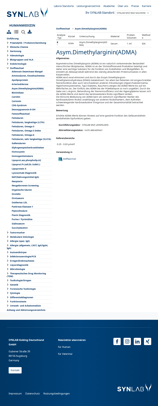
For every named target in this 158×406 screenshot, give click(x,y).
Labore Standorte (64, 6)
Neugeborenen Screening (25, 185)
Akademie (109, 6)
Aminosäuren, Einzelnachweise (28, 75)
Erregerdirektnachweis (22, 260)
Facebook (117, 341)
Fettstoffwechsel (21, 113)
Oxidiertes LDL (19, 202)
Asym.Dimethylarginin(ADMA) (28, 88)
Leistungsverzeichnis (88, 6)
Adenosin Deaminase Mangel (27, 71)
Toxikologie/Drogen (20, 280)
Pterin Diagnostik (21, 215)
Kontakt (15, 370)
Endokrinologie (18, 63)
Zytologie (15, 293)
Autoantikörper (18, 252)
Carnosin (16, 101)
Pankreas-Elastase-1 (22, 206)
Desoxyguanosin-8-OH (23, 109)
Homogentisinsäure (22, 156)
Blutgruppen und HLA (21, 59)
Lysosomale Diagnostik (24, 172)
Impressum (15, 393)
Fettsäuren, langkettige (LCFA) (28, 122)
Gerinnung (15, 51)
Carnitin (16, 96)
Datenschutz (32, 393)
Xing (147, 341)
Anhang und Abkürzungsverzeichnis (26, 310)
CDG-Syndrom (19, 105)
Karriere (146, 6)
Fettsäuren (17, 117)
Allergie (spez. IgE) (20, 241)
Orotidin (16, 194)
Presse (135, 6)
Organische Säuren (22, 189)
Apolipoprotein (20, 80)
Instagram (127, 341)
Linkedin (137, 341)
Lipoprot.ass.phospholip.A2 (26, 160)
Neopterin (17, 181)
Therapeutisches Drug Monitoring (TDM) (26, 275)
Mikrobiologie (17, 269)
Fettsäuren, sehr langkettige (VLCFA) (31, 139)
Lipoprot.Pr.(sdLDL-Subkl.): (26, 164)
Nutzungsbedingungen (56, 393)
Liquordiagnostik (19, 264)
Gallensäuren (19, 143)
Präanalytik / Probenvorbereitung (28, 42)
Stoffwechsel (17, 68)
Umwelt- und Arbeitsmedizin (25, 305)
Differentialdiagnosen (21, 297)
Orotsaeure (18, 198)
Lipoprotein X (19, 168)
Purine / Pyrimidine (22, 219)
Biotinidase (18, 92)
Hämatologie (17, 55)
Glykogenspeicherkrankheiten (28, 147)
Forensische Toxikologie (23, 288)
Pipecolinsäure (19, 210)
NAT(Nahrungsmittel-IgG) (25, 177)
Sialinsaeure (18, 223)
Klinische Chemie (19, 47)
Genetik (14, 284)
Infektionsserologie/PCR (23, 256)
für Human (64, 347)
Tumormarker (17, 232)
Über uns (123, 6)
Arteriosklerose (20, 84)
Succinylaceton (20, 227)
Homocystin (18, 151)
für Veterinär (65, 354)
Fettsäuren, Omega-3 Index (26, 130)
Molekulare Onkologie (22, 236)
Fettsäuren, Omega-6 (23, 134)
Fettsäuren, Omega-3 (23, 126)
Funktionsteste (18, 301)
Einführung (13, 38)
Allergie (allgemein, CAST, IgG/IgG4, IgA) (27, 247)
